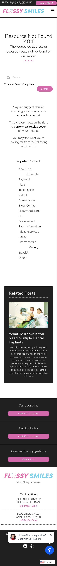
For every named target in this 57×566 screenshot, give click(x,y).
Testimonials (27, 189)
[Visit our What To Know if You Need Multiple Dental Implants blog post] (28, 329)
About (22, 169)
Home (36, 210)
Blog (22, 205)
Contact (31, 205)
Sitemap (24, 242)
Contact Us (28, 459)
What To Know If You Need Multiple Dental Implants (26, 338)
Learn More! (46, 3)
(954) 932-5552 (28, 505)
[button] (52, 10)
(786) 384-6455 (28, 520)
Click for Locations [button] (28, 413)
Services (33, 231)
